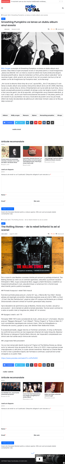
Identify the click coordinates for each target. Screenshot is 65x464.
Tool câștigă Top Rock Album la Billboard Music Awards (54, 159)
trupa (60, 115)
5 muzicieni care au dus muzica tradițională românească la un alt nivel (33, 1)
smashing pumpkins (47, 115)
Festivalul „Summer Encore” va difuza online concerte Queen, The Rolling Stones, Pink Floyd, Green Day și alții (32, 161)
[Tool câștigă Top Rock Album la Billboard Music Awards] (54, 151)
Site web (37, 201)
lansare (26, 115)
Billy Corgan (5, 68)
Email (3, 201)
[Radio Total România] (32, 8)
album (6, 115)
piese (35, 115)
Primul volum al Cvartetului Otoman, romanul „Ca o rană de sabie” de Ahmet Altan (10, 160)
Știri (9, 15)
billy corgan (16, 115)
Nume (3, 195)
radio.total (6, 29)
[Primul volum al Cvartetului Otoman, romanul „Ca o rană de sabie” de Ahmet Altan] (10, 152)
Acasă (5, 15)
